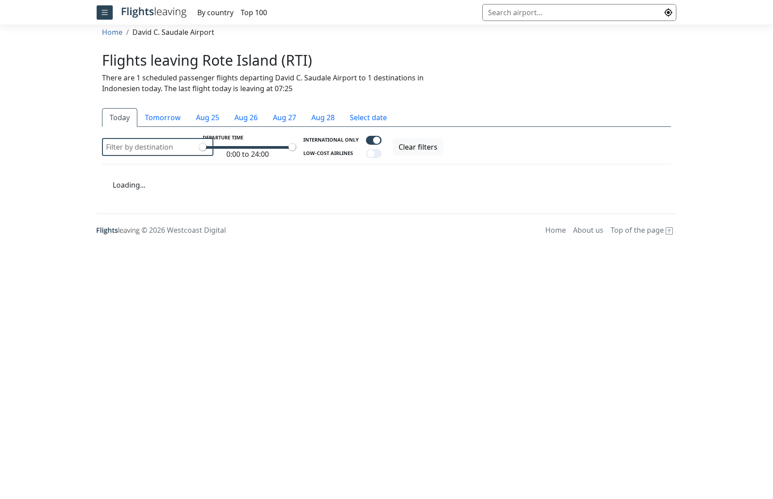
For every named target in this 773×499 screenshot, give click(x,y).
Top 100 (254, 12)
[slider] (202, 147)
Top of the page (638, 230)
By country (215, 12)
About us (588, 230)
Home (112, 32)
